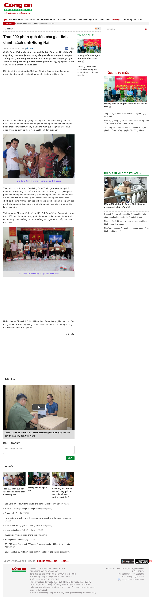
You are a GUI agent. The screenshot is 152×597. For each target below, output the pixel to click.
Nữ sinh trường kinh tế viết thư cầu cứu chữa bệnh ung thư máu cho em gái (38, 518)
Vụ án (20, 20)
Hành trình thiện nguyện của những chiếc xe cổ (25, 525)
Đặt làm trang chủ (16, 561)
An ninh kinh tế (48, 20)
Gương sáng (104, 20)
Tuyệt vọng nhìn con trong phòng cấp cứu (23, 535)
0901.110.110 (63, 561)
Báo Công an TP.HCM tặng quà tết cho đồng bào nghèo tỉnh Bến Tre (34, 504)
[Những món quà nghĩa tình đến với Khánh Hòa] (89, 46)
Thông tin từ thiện (24, 23)
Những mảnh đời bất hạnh (44, 23)
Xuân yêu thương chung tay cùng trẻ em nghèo (25, 508)
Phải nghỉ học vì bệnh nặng (16, 539)
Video (139, 20)
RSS (99, 29)
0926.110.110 (51, 561)
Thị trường (62, 20)
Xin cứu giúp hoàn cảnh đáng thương (21, 530)
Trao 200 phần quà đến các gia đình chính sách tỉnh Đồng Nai (14, 492)
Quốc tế (93, 20)
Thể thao (83, 20)
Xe (135, 20)
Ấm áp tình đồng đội (13, 513)
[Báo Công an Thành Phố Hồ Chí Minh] (5, 19)
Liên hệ (31, 561)
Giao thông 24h (32, 20)
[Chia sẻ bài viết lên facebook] (66, 48)
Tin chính (12, 20)
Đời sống (73, 20)
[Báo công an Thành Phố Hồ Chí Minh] (18, 7)
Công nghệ (127, 20)
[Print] (72, 48)
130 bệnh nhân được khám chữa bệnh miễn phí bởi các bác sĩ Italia (34, 552)
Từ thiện (116, 20)
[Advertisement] (95, 9)
